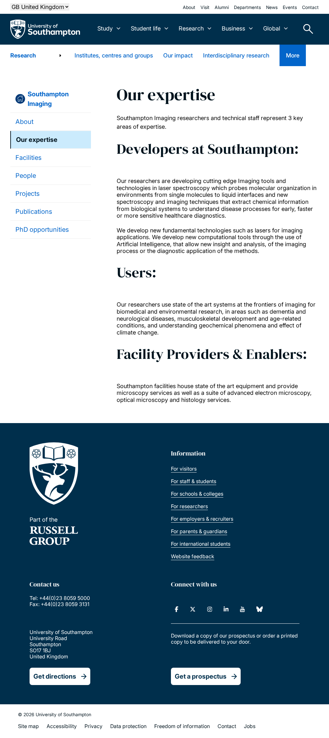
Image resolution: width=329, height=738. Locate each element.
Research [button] (191, 28)
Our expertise (37, 139)
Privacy (93, 726)
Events (290, 7)
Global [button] (271, 28)
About (189, 7)
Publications (33, 211)
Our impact (178, 55)
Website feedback (192, 556)
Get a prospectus (201, 676)
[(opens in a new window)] (176, 609)
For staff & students (193, 481)
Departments (247, 7)
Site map (28, 726)
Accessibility (62, 726)
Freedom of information (182, 726)
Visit (204, 7)
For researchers (189, 506)
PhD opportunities (42, 229)
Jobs (249, 726)
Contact (310, 7)
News (272, 7)
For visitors (184, 468)
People (25, 175)
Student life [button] (146, 28)
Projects (27, 193)
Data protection (128, 726)
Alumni (222, 7)
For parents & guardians (199, 531)
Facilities (28, 157)
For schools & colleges (197, 494)
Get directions (54, 676)
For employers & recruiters (202, 519)
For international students (200, 544)
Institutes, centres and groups (114, 55)
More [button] (292, 55)
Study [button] (105, 28)
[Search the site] (306, 29)
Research (23, 55)
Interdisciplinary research (236, 55)
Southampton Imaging (48, 99)
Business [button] (233, 28)
